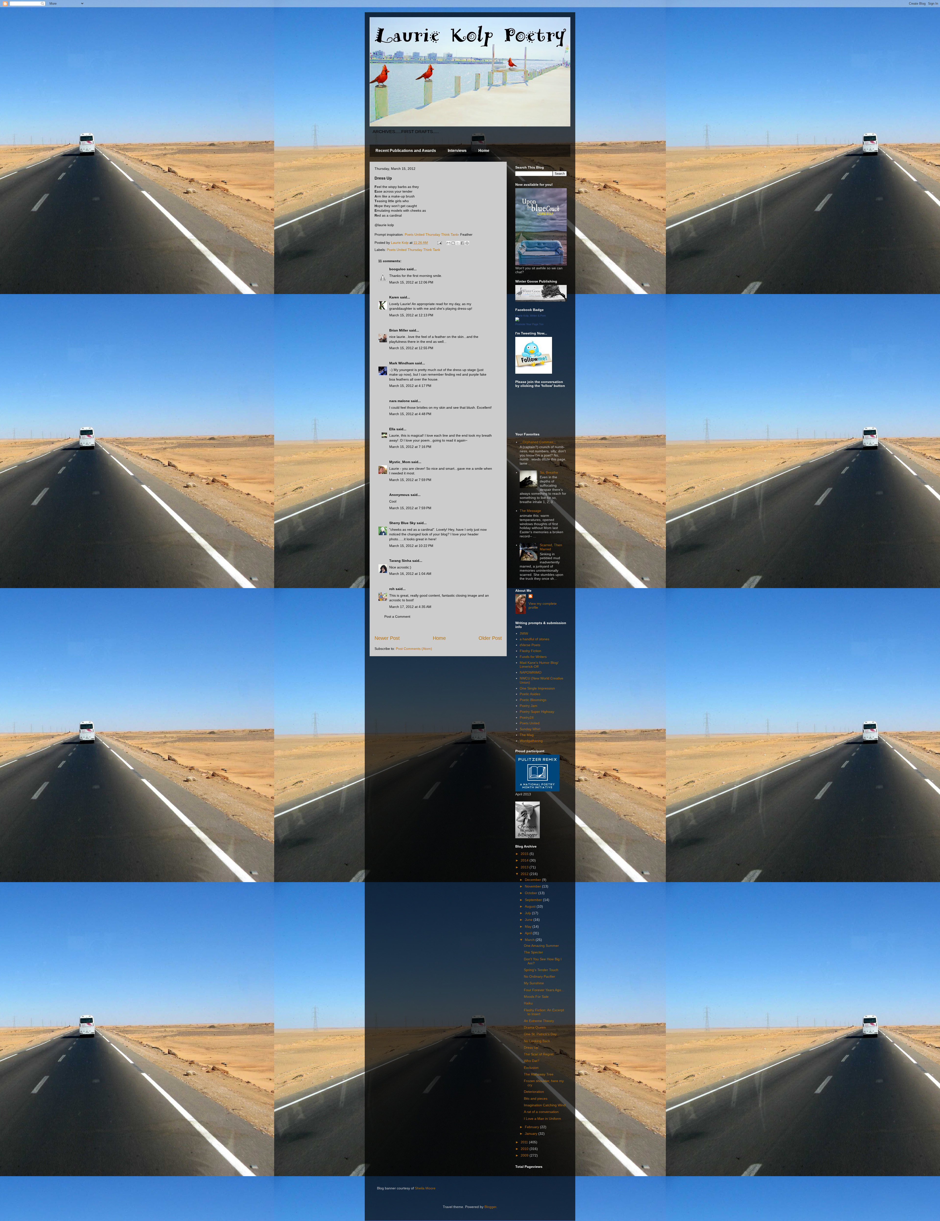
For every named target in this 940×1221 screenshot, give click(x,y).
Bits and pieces (535, 1098)
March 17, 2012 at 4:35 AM (410, 607)
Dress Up (531, 1047)
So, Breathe (549, 472)
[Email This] (448, 243)
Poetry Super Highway (537, 712)
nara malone (399, 401)
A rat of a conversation (541, 1112)
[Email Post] (439, 243)
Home (483, 150)
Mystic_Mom (399, 462)
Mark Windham (401, 363)
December (533, 880)
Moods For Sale (536, 997)
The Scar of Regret (538, 1054)
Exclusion (531, 1068)
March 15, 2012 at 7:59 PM (410, 480)
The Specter (533, 952)
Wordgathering (531, 741)
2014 (525, 860)
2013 (525, 867)
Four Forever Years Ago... (544, 990)
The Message (530, 511)
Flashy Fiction (530, 651)
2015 (525, 854)
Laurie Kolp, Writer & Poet (530, 315)
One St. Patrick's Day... (541, 1034)
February (532, 1127)
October (531, 893)
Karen (394, 297)
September (534, 900)
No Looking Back (537, 1041)
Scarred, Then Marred (551, 547)
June (529, 920)
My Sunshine (534, 983)
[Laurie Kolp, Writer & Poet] (517, 320)
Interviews (457, 150)
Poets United (530, 723)
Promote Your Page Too (529, 324)
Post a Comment (397, 616)
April (529, 933)
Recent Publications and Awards (406, 150)
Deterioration (534, 1092)
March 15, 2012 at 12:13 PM (411, 315)
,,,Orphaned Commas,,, (538, 442)
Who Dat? (531, 1061)
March (530, 940)
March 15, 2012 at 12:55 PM (411, 348)
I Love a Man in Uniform (542, 1119)
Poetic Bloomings (533, 700)
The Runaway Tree (538, 1074)
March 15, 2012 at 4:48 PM (410, 414)
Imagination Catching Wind (544, 1105)
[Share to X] (457, 243)
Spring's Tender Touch (541, 970)
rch (392, 589)
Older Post (490, 638)
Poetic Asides (530, 694)
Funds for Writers (533, 657)
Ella (392, 429)
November (533, 886)
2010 (525, 1149)
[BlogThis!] (453, 243)
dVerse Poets (530, 645)
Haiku (528, 1003)
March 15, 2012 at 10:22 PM (411, 546)
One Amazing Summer (541, 946)
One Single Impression (537, 688)
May (528, 926)
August (531, 906)
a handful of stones (534, 639)
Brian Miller (398, 330)
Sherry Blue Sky (402, 523)
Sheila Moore (425, 1188)
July (528, 913)
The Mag (527, 735)
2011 (525, 1142)
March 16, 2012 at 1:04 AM (410, 574)
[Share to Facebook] (462, 243)
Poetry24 (527, 717)
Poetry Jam (528, 706)
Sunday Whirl (530, 729)
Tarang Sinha (400, 561)
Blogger (490, 1207)
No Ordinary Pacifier (539, 976)
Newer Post (387, 638)
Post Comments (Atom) (414, 649)
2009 (525, 1155)
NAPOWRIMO (530, 672)
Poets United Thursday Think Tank (431, 234)
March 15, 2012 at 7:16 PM (410, 447)
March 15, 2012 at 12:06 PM (411, 282)
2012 (525, 874)
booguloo (397, 269)
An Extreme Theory (539, 1021)
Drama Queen (535, 1027)
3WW (524, 633)
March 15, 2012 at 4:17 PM (410, 386)
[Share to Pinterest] (467, 243)
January (531, 1133)
